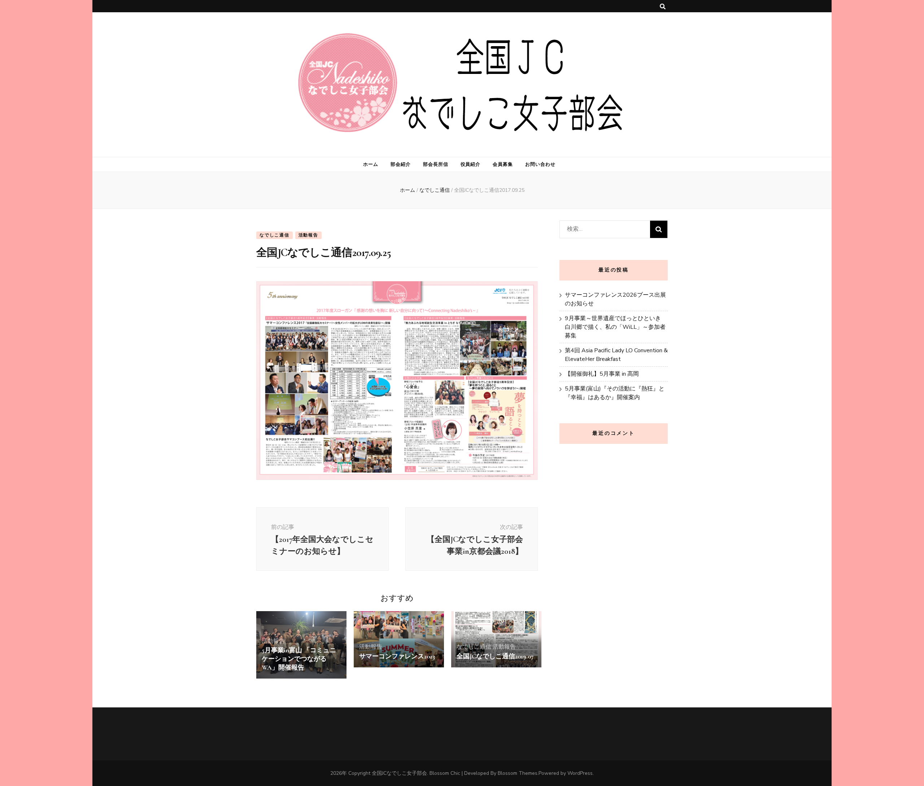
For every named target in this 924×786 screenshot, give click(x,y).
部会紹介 (401, 164)
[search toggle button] (663, 7)
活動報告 (308, 235)
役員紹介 (471, 164)
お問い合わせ (540, 164)
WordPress (580, 773)
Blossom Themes (517, 773)
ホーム (370, 164)
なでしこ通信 (274, 235)
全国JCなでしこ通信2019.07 (495, 656)
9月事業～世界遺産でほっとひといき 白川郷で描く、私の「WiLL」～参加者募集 (615, 327)
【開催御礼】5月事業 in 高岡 (602, 374)
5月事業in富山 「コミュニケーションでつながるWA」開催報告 (299, 658)
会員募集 (503, 164)
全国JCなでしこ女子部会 (399, 773)
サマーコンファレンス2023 (397, 656)
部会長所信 (435, 164)
